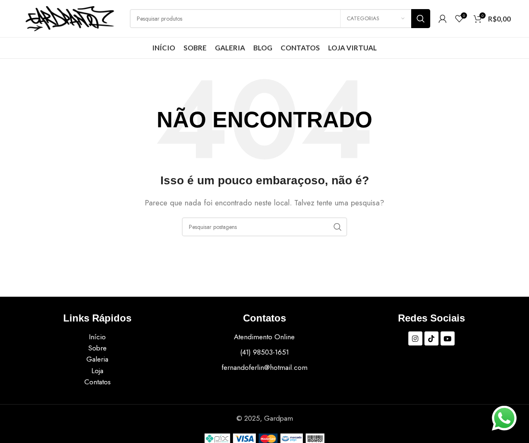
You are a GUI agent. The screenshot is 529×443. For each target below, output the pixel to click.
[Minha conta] (442, 18)
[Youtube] (448, 338)
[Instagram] (415, 338)
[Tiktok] (431, 338)
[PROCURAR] (420, 18)
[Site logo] (70, 18)
